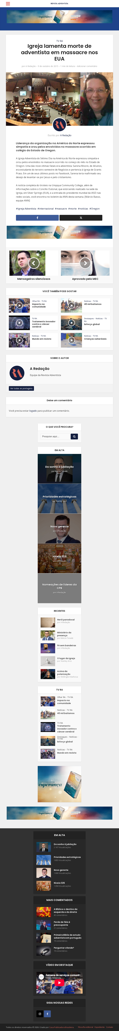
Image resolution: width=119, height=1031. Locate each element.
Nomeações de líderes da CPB (59, 586)
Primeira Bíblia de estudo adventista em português (67, 936)
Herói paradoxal (66, 619)
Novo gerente (60, 526)
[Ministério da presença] (49, 635)
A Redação (31, 66)
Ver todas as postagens (21, 388)
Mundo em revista (41, 338)
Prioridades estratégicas (59, 496)
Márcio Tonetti (61, 471)
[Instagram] (39, 1013)
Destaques (89, 318)
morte (73, 208)
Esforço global (92, 324)
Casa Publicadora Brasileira (61, 1027)
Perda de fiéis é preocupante (62, 923)
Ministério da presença (64, 634)
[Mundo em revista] (49, 754)
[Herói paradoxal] (49, 622)
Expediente (100, 1027)
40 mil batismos (92, 304)
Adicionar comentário (87, 66)
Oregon (95, 208)
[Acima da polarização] (49, 674)
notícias (84, 208)
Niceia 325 (59, 556)
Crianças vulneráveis (95, 338)
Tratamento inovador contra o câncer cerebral (43, 324)
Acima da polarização (63, 673)
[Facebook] (47, 1013)
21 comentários (60, 928)
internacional (46, 208)
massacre (62, 208)
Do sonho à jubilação (59, 467)
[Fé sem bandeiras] (49, 648)
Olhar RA (36, 301)
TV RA (59, 41)
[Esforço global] (49, 741)
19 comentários (60, 941)
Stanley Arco (61, 501)
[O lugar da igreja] (49, 661)
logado (33, 410)
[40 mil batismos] (49, 714)
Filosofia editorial (85, 1027)
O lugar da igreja (66, 658)
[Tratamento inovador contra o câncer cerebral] (49, 727)
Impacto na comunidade (39, 305)
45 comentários (60, 915)
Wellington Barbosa (69, 677)
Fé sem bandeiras (66, 645)
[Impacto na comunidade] (49, 701)
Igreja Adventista (27, 208)
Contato (109, 1027)
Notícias (87, 301)
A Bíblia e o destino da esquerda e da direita (65, 910)
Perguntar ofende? (64, 947)
